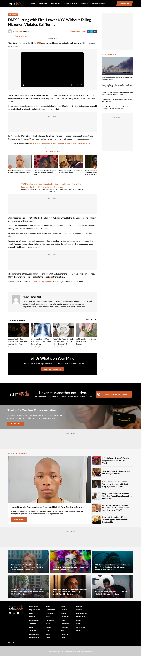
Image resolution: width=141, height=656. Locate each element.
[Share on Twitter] (91, 31)
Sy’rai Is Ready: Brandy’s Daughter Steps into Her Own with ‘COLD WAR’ (45, 172)
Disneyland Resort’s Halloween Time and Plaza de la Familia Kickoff (117, 86)
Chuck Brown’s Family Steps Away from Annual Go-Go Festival (117, 100)
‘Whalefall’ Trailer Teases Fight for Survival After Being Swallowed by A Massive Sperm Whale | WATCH (112, 567)
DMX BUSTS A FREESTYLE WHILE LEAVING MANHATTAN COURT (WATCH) (59, 144)
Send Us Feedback (52, 369)
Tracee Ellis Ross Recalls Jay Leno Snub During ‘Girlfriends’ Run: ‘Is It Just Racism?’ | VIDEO (116, 108)
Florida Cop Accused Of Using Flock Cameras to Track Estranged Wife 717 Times (117, 93)
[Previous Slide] (10, 167)
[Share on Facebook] (88, 31)
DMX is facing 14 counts (43, 281)
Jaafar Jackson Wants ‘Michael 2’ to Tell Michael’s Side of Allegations (111, 593)
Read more (20, 520)
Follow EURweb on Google (115, 394)
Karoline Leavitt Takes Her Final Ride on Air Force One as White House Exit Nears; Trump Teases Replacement (28, 567)
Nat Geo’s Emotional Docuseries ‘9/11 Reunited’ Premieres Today (117, 78)
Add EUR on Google (79, 31)
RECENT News (52, 151)
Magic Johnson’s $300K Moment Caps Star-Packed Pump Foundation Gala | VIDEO (117, 495)
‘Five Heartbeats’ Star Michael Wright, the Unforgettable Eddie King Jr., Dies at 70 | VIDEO (115, 484)
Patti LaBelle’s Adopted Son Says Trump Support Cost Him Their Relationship (115, 519)
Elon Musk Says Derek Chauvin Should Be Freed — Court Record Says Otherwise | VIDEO (115, 507)
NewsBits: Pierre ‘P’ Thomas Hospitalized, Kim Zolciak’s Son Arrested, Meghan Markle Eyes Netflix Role (70, 591)
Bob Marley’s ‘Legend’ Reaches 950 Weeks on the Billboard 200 (70, 568)
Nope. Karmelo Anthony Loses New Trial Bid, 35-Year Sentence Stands (19, 171)
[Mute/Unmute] (81, 85)
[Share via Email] (95, 31)
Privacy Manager (13, 643)
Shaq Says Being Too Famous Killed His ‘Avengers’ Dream (70, 171)
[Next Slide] (95, 167)
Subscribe (15, 424)
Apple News (13, 14)
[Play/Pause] (23, 85)
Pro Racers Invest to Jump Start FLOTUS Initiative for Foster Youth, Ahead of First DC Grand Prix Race (27, 591)
